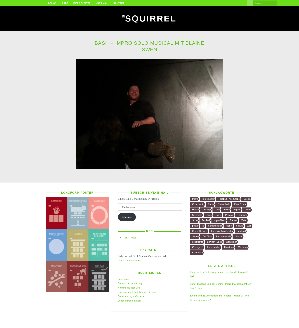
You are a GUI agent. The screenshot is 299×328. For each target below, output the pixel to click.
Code (65, 3)
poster (195, 225)
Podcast (229, 215)
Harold (195, 209)
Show (195, 220)
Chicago (207, 209)
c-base (239, 225)
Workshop (243, 247)
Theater (233, 220)
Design (52, 3)
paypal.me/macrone (129, 260)
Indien (227, 209)
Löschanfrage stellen (129, 300)
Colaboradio (198, 204)
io (203, 225)
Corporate (197, 215)
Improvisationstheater (222, 231)
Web (249, 225)
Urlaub (247, 209)
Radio (211, 204)
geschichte (197, 242)
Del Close (207, 236)
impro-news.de (223, 236)
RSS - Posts (129, 237)
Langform (242, 215)
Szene (195, 236)
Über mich (102, 3)
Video (244, 220)
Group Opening (199, 231)
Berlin (218, 215)
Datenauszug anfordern (131, 296)
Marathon (229, 247)
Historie (238, 236)
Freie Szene (240, 204)
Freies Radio (224, 204)
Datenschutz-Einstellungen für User (137, 292)
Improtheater (82, 3)
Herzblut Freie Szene (229, 199)
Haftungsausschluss (129, 287)
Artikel (229, 225)
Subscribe (126, 217)
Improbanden (213, 247)
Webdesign (231, 242)
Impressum (124, 279)
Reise (209, 215)
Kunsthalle (197, 252)
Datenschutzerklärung (130, 283)
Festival (206, 220)
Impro (195, 199)
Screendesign (215, 225)
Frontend (241, 231)
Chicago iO (197, 247)
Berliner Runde (214, 242)
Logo (217, 209)
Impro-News (220, 220)
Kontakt (119, 3)
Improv (237, 209)
